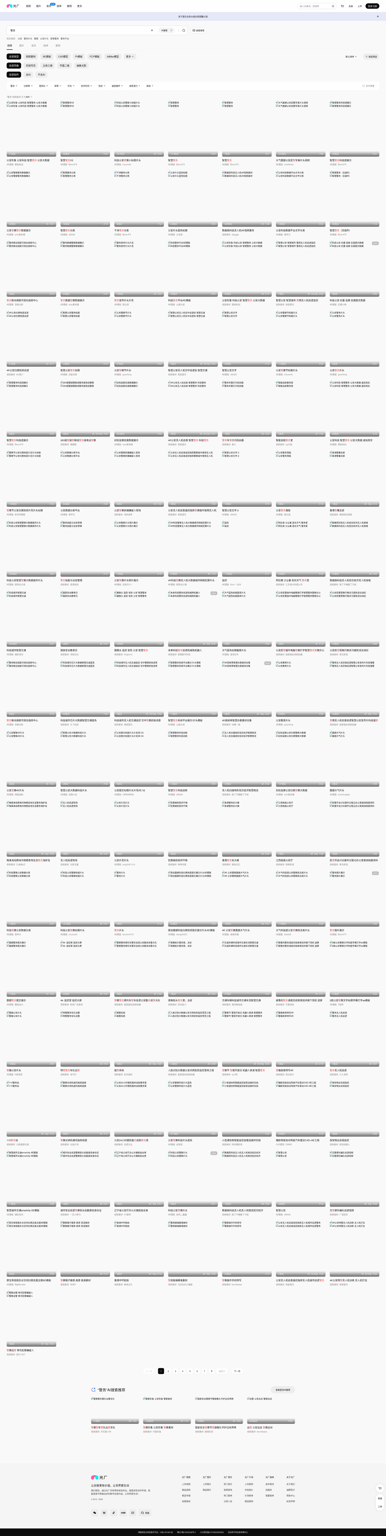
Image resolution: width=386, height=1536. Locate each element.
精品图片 (207, 1489)
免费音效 (228, 1489)
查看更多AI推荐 (283, 1389)
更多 (79, 6)
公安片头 (44, 38)
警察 (36, 38)
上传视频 (186, 1483)
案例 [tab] (57, 45)
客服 (380, 1498)
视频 (28, 6)
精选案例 (249, 1501)
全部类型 (14, 56)
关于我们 (290, 1483)
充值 (351, 6)
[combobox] (317, 6)
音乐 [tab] (33, 45)
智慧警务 (54, 38)
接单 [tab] (45, 45)
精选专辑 (186, 1495)
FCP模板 (95, 56)
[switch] (166, 30)
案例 (69, 6)
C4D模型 (63, 56)
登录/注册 (372, 6)
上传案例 (249, 1483)
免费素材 (186, 1501)
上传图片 (207, 1483)
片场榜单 (249, 1495)
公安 (20, 38)
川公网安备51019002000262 (212, 1532)
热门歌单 (228, 1495)
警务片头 (28, 38)
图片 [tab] (21, 45)
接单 (59, 6)
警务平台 (65, 38)
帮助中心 (290, 1495)
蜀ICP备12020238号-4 (186, 1532)
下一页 (237, 1371)
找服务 (269, 1489)
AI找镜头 (249, 1489)
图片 (38, 6)
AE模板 (47, 56)
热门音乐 (228, 1483)
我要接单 (270, 1495)
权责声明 (290, 1501)
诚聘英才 (290, 1489)
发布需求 (270, 1483)
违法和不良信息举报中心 (238, 1532)
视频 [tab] (9, 45)
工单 (380, 1506)
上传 (360, 6)
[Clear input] (151, 30)
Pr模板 (78, 56)
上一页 (149, 1371)
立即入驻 (228, 1501)
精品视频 (186, 1489)
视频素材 (31, 56)
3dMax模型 (113, 56)
